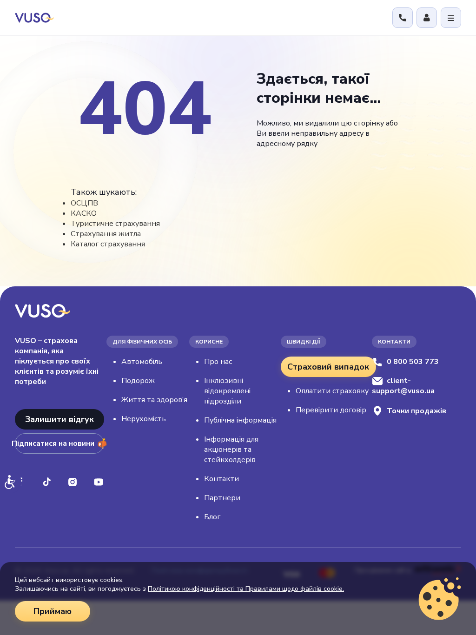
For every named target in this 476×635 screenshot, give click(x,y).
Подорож (138, 381)
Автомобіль (141, 362)
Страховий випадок (328, 366)
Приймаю (52, 611)
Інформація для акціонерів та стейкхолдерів (231, 449)
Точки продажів (416, 411)
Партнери (222, 498)
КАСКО (84, 213)
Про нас (218, 362)
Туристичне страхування (115, 223)
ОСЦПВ (84, 203)
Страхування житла (106, 234)
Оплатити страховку (332, 391)
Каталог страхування (108, 244)
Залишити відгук (59, 419)
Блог (212, 517)
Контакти (221, 479)
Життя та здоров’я (154, 400)
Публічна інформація (240, 420)
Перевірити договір (331, 410)
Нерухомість (143, 419)
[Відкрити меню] (451, 17)
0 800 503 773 (413, 362)
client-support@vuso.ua (403, 386)
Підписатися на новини (54, 443)
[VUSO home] (34, 17)
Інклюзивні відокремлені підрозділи (227, 391)
